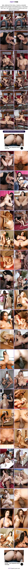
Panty (14, 2)
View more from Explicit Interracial (14, 131)
